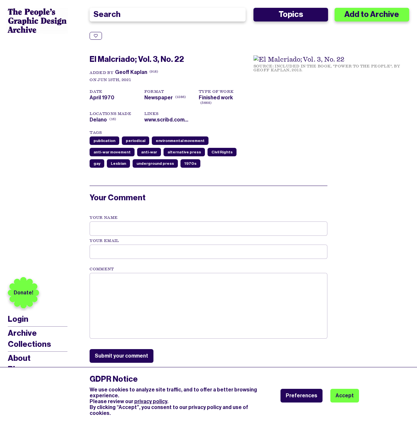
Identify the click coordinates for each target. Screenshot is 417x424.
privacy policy (150, 401)
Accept (345, 395)
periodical (135, 140)
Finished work (216, 97)
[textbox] (208, 305)
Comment (102, 269)
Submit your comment (121, 356)
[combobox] (167, 14)
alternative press (184, 152)
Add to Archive (371, 14)
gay (96, 163)
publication (104, 140)
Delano (98, 120)
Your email (104, 241)
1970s (190, 163)
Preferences (301, 395)
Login (18, 319)
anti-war (149, 152)
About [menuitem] (19, 358)
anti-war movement (112, 152)
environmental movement (180, 140)
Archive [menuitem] (22, 333)
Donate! (23, 293)
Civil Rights (222, 152)
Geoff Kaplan (131, 72)
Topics (291, 14)
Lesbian (118, 163)
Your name (104, 217)
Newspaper (158, 97)
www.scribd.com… (166, 120)
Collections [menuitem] (29, 344)
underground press (155, 163)
